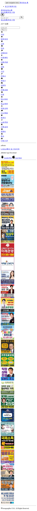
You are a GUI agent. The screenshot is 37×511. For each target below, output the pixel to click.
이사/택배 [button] (4, 113)
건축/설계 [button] (4, 127)
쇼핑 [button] (2, 44)
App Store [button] (18, 158)
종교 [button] (2, 136)
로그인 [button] (7, 6)
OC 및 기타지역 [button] (13, 149)
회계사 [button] (3, 118)
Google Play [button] (8, 158)
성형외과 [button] (4, 53)
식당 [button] (2, 34)
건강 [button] (2, 71)
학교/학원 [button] (4, 104)
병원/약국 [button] (4, 39)
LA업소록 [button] (4, 149)
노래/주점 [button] (4, 122)
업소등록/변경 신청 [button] (8, 12)
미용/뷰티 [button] (4, 57)
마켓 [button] (2, 94)
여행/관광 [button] (4, 62)
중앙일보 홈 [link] (24, 2)
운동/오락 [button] (4, 108)
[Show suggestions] (2, 30)
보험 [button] (2, 67)
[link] (18, 167)
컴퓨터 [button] (3, 131)
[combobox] (10, 28)
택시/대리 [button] (4, 99)
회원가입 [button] (13, 6)
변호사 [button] (3, 76)
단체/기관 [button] (4, 141)
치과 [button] (2, 48)
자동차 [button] (3, 85)
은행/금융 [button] (4, 90)
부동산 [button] (3, 81)
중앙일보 (6, 10)
